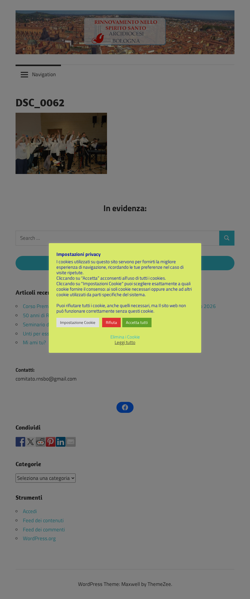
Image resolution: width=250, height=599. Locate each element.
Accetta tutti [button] (137, 322)
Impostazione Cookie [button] (77, 322)
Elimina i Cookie (125, 336)
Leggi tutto (125, 342)
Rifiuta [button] (111, 322)
